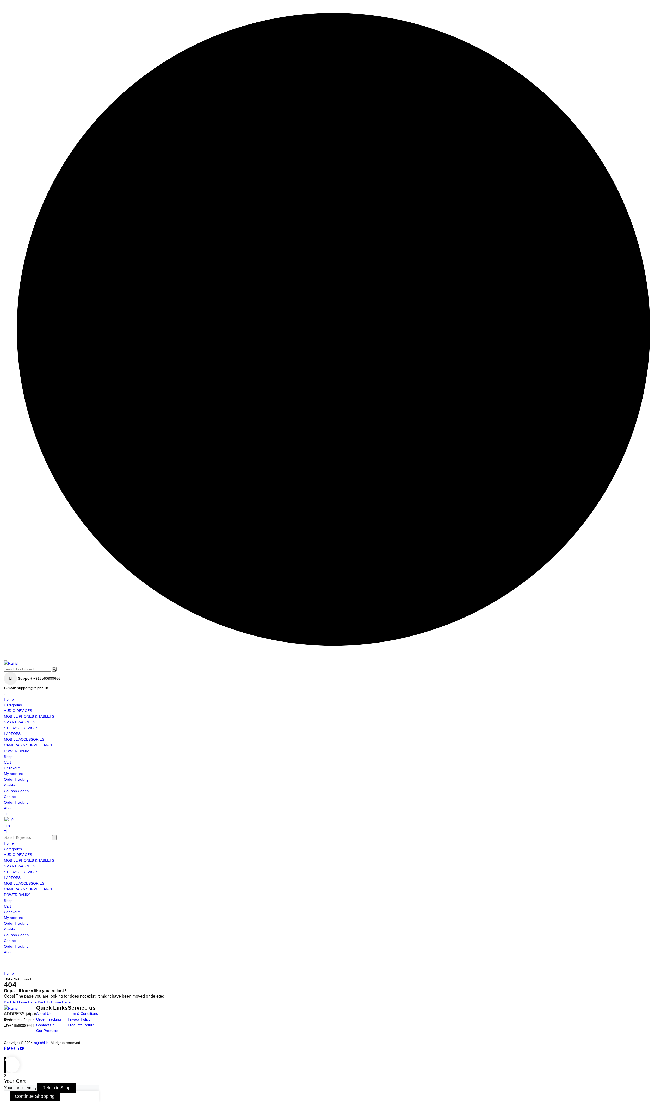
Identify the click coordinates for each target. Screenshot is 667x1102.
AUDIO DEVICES (18, 711)
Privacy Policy (79, 1019)
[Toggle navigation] (4, 694)
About (9, 808)
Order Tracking (16, 779)
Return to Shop (56, 1088)
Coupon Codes (16, 791)
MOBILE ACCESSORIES (24, 739)
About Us (43, 1013)
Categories (13, 705)
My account (13, 774)
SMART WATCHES (19, 722)
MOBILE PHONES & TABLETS (29, 716)
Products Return (81, 1025)
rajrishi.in (41, 1043)
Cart (7, 762)
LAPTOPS (12, 734)
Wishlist (10, 785)
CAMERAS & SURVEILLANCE (28, 745)
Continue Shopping (35, 1096)
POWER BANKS (17, 751)
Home (9, 699)
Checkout (12, 768)
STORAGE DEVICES (21, 728)
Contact (10, 797)
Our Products (47, 1031)
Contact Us (45, 1025)
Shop (8, 756)
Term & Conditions (83, 1013)
